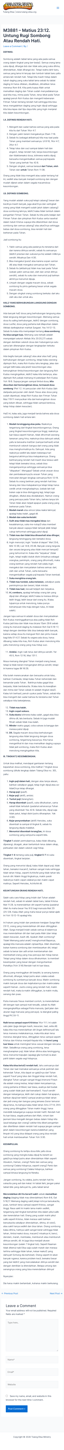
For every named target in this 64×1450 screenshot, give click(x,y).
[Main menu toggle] (58, 8)
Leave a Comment (12, 46)
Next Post (56, 1293)
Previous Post (9, 1293)
